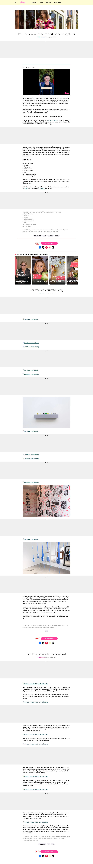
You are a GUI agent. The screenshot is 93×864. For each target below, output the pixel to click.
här (26, 188)
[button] (23, 270)
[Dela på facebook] (40, 247)
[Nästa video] (76, 269)
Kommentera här (49, 852)
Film (48, 844)
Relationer (48, 2)
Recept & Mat (41, 37)
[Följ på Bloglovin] (53, 247)
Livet (41, 293)
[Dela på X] (43, 247)
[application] (46, 82)
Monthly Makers (53, 120)
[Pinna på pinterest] (46, 247)
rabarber (50, 235)
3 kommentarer (49, 243)
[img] (37, 243)
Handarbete (57, 2)
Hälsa (41, 2)
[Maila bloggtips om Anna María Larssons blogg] (50, 247)
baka (44, 235)
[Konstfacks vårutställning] (31, 319)
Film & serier (41, 657)
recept (57, 235)
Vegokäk (42, 188)
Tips (53, 844)
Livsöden (34, 2)
